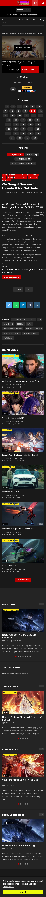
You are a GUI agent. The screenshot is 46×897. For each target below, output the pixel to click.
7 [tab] (30, 656)
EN (40, 319)
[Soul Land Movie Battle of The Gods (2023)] (23, 765)
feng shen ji (8, 324)
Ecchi (4, 177)
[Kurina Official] (23, 3)
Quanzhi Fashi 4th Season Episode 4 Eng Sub (20, 455)
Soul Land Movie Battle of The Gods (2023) (21, 781)
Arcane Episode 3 (9, 566)
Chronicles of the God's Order (23, 319)
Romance (36, 269)
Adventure (12, 175)
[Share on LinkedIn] (23, 305)
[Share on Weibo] (37, 305)
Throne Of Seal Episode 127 (13, 418)
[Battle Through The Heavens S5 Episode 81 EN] (23, 366)
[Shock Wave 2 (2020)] (23, 477)
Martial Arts (32, 177)
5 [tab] (25, 656)
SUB (16, 356)
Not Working (7, 33)
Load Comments (23, 580)
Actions (12, 20)
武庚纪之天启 (8, 338)
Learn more (8, 886)
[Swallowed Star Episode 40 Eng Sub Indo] (23, 514)
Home (4, 20)
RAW (29, 324)
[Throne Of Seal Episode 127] (23, 403)
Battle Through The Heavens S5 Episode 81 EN (20, 381)
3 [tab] (20, 656)
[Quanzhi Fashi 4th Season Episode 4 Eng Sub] (23, 440)
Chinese (28, 175)
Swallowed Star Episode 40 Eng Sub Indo (18, 529)
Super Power (6, 180)
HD (9, 467)
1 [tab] (16, 656)
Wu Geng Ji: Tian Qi (31, 333)
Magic (25, 177)
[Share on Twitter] (9, 305)
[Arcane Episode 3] (23, 551)
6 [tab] (27, 656)
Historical (17, 177)
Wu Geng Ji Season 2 (34, 329)
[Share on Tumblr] (30, 305)
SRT (13, 467)
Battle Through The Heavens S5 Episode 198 (23, 14)
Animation (21, 175)
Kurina (6, 192)
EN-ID (4, 356)
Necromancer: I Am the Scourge (19, 845)
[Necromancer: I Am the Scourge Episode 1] (23, 620)
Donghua (36, 175)
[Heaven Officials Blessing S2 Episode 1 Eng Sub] (23, 702)
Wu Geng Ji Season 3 (11, 333)
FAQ (38, 33)
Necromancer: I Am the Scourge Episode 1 (19, 636)
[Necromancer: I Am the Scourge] (23, 830)
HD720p (20, 324)
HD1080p (11, 356)
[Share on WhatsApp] (16, 305)
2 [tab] (18, 656)
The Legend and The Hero (13, 329)
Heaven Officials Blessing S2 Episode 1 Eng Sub (22, 718)
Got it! (23, 892)
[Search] (43, 3)
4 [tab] (23, 656)
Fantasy (10, 177)
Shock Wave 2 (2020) (10, 492)
